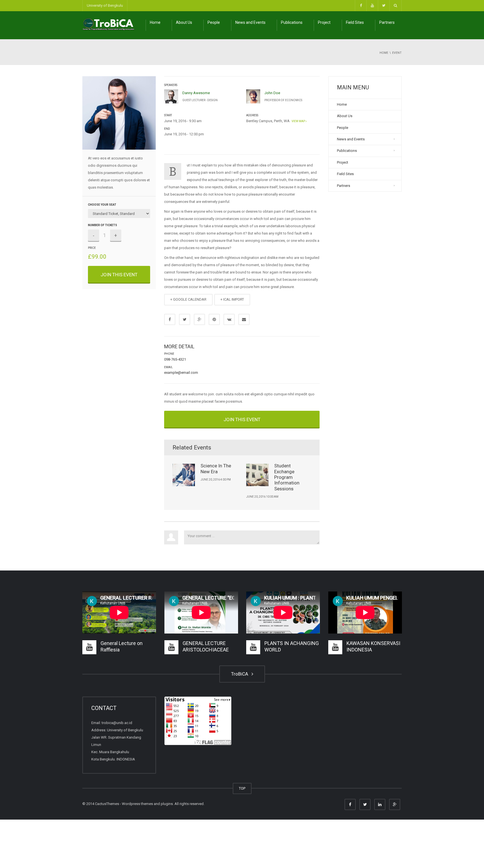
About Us (184, 22)
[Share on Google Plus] (199, 319)
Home (155, 22)
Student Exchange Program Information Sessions (286, 477)
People (214, 22)
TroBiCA (240, 674)
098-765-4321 (175, 359)
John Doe (272, 93)
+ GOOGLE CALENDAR (188, 299)
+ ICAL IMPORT (232, 299)
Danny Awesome (196, 93)
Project (324, 22)
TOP (242, 788)
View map (298, 121)
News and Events (250, 22)
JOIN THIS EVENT (119, 274)
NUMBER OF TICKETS (102, 225)
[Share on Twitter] (184, 319)
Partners (387, 22)
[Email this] (244, 319)
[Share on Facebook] (169, 319)
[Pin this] (214, 319)
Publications (291, 22)
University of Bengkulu (105, 5)
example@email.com (181, 372)
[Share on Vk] (229, 319)
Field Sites (355, 22)
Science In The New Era (216, 468)
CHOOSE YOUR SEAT (102, 204)
